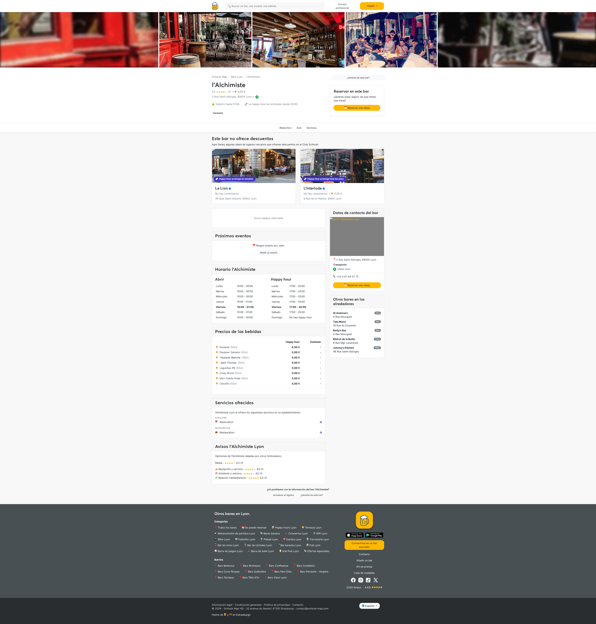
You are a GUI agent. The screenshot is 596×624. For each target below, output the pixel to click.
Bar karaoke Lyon (290, 545)
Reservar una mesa (358, 107)
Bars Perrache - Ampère (313, 571)
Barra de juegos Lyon (230, 551)
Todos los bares (227, 527)
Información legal (222, 604)
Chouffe (224, 383)
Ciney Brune (227, 373)
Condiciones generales (248, 604)
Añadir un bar (364, 560)
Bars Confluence (278, 565)
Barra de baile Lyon (262, 551)
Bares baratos (271, 533)
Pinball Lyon (270, 539)
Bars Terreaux (225, 577)
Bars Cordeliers (305, 565)
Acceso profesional (342, 6)
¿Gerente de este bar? (358, 77)
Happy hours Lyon (285, 527)
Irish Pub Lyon (290, 551)
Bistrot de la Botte (344, 339)
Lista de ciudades (364, 572)
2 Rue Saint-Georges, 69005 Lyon (356, 259)
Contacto (364, 554)
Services (312, 127)
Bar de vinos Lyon (228, 545)
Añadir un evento (268, 252)
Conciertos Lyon (298, 533)
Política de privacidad (277, 604)
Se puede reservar (255, 527)
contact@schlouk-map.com (312, 608)
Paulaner (225, 347)
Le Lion (221, 188)
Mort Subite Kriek (230, 378)
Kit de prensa (364, 566)
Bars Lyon (237, 76)
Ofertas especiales (318, 551)
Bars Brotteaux (251, 565)
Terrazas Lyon (312, 527)
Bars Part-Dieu (283, 571)
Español (369, 605)
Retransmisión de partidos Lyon (236, 533)
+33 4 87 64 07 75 (347, 276)
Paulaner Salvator (230, 352)
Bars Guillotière (256, 571)
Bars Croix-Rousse (228, 571)
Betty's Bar (339, 330)
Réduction (286, 127)
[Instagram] (361, 579)
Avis (299, 127)
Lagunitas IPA (227, 367)
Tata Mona (339, 321)
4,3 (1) (222, 91)
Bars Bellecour (226, 565)
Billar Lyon (223, 539)
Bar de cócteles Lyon (259, 545)
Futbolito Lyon (246, 539)
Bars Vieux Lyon (277, 577)
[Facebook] (353, 579)
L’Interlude (313, 188)
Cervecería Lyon (319, 539)
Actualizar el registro (283, 495)
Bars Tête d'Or (250, 577)
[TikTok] (368, 579)
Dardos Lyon (293, 539)
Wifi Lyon (321, 533)
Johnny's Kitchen (343, 347)
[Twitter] (376, 579)
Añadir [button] (371, 5)
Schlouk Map (219, 76)
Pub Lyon (314, 545)
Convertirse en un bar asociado (364, 545)
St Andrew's (340, 313)
